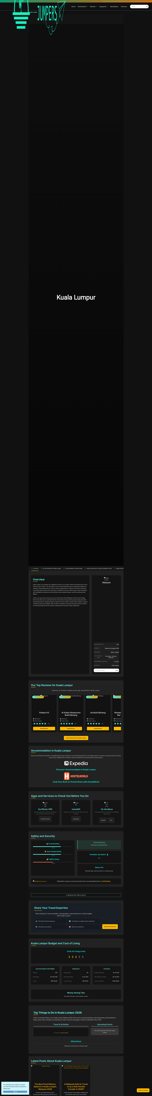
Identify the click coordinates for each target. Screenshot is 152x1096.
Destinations (82, 6)
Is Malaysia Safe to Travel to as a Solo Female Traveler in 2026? (76, 1086)
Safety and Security (121, 568)
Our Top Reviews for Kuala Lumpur (52, 568)
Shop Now (76, 819)
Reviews (92, 6)
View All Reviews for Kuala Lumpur (76, 738)
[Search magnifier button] (147, 6)
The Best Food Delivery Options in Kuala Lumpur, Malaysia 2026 (45, 1086)
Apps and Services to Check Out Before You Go (99, 568)
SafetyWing (106, 881)
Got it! (15, 1091)
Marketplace (114, 6)
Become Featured (110, 926)
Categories (102, 6)
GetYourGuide (64, 1033)
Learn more (6, 1088)
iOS (111, 820)
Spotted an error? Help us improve (76, 895)
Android (103, 820)
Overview (35, 568)
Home (73, 6)
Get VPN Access (45, 819)
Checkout (124, 6)
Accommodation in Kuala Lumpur (73, 568)
